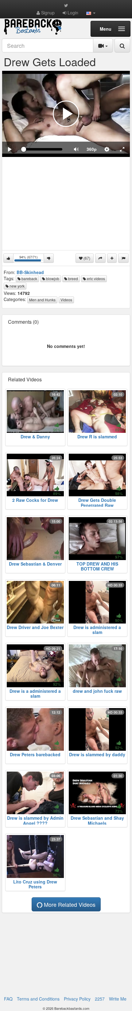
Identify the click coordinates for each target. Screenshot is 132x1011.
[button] (91, 12)
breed (72, 278)
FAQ (8, 999)
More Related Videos (68, 904)
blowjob (52, 278)
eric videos (95, 278)
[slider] (43, 149)
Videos (66, 299)
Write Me (117, 999)
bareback (29, 278)
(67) (86, 258)
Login (72, 13)
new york (17, 285)
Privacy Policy (77, 999)
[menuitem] (91, 149)
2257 (100, 999)
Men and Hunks (42, 299)
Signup (47, 13)
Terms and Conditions (38, 999)
